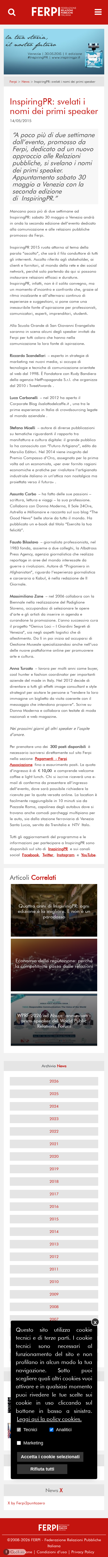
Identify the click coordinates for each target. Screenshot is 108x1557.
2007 (54, 1319)
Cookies (15, 1551)
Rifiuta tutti (42, 1469)
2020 (54, 1156)
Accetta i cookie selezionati (50, 1456)
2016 (54, 1206)
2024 (54, 1106)
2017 (54, 1194)
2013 (54, 1244)
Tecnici (30, 1429)
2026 (54, 1081)
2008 (54, 1306)
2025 (54, 1093)
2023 (54, 1118)
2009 (54, 1294)
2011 (54, 1269)
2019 (54, 1168)
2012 (54, 1256)
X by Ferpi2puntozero (26, 1503)
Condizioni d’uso (52, 1551)
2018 (54, 1181)
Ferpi (13, 81)
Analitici (64, 1429)
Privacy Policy (82, 1551)
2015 (54, 1219)
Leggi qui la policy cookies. (49, 1419)
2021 (54, 1143)
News (25, 81)
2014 (54, 1231)
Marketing (33, 1442)
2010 (54, 1281)
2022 (54, 1131)
